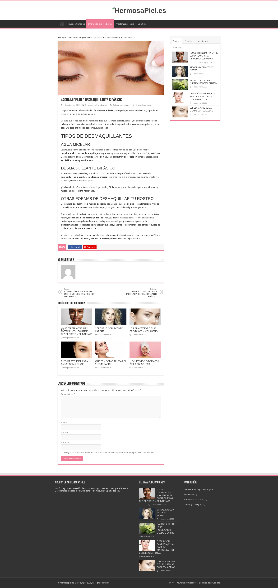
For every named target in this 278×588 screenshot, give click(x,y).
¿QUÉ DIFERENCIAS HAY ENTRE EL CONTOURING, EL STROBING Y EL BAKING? (76, 331)
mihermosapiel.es (66, 583)
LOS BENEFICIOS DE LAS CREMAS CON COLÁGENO (144, 330)
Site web (65, 442)
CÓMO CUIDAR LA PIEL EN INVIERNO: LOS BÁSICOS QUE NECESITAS (79, 293)
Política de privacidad (210, 583)
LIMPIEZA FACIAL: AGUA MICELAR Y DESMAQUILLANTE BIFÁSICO (142, 293)
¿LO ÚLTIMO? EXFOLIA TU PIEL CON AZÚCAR (144, 363)
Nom (64, 422)
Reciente (177, 41)
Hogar (63, 37)
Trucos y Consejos (76, 24)
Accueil (62, 23)
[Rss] (170, 583)
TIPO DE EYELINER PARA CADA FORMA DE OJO (74, 363)
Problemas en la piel (125, 24)
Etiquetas (177, 47)
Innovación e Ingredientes (100, 24)
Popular (188, 41)
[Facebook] (173, 583)
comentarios (202, 41)
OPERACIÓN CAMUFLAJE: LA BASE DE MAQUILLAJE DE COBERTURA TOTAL (202, 96)
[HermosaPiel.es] (139, 10)
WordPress (193, 583)
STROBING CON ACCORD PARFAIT (166, 512)
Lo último (142, 24)
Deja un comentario (121, 105)
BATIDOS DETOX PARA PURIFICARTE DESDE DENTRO (166, 528)
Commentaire (68, 394)
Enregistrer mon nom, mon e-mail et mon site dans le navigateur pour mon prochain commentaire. (109, 452)
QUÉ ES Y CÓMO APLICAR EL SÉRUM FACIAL (110, 363)
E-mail (64, 432)
